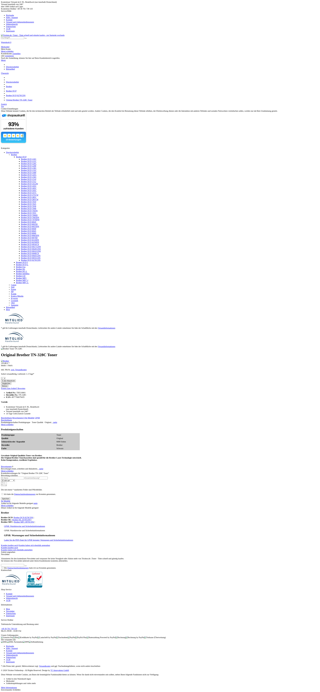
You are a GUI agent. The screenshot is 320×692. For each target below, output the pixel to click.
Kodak (13, 294)
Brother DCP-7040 (28, 208)
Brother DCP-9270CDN (30, 260)
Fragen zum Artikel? (9, 388)
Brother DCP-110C (28, 159)
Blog (8, 310)
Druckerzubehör (12, 152)
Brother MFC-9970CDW (24, 522)
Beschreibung (6, 418)
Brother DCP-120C (28, 164)
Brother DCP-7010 (28, 202)
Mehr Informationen (9, 688)
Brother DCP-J (22, 262)
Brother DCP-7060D (29, 215)
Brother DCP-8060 (28, 233)
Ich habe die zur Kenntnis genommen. (30, 494)
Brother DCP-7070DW (30, 220)
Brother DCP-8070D (29, 238)
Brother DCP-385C (28, 197)
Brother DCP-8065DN (30, 235)
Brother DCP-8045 (28, 231)
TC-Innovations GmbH (59, 670)
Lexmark (14, 301)
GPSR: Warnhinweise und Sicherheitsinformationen (24, 526)
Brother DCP (21, 157)
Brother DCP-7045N (29, 211)
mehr (55, 422)
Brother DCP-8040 (28, 229)
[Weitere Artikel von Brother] (5, 361)
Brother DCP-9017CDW (31, 247)
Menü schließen (7, 51)
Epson (13, 289)
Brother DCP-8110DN (30, 240)
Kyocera (14, 298)
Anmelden (16, 54)
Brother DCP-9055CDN (30, 258)
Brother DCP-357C (28, 193)
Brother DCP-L (22, 265)
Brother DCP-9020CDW (31, 249)
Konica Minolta (17, 296)
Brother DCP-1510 (28, 179)
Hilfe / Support (12, 17)
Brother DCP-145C (28, 175)
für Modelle (29, 418)
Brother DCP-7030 (28, 206)
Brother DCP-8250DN (30, 242)
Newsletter (10, 611)
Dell (12, 287)
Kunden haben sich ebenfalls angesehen (34, 545)
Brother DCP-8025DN (30, 226)
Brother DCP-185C (28, 188)
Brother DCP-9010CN (30, 244)
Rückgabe (10, 15)
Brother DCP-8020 (28, 222)
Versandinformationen (106, 328)
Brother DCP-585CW (29, 199)
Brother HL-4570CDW (21, 520)
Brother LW (21, 276)
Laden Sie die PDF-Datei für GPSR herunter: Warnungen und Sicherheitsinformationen (38, 540)
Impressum (10, 31)
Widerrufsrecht (12, 24)
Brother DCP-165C (28, 186)
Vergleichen (6, 383)
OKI (13, 303)
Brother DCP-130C (28, 168)
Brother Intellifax (23, 274)
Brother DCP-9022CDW (31, 251)
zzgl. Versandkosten (19, 370)
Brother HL (20, 269)
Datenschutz (11, 26)
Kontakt (9, 20)
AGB (8, 29)
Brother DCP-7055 (28, 213)
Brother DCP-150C (28, 177)
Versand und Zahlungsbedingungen (20, 22)
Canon (13, 285)
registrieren (9, 56)
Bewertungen (18, 418)
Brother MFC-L (22, 283)
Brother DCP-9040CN (30, 253)
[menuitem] (160, 21)
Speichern (5, 499)
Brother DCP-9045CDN (30, 256)
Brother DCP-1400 (28, 173)
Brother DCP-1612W (29, 184)
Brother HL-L (21, 271)
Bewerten (21, 388)
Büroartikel (10, 307)
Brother (14, 155)
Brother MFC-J (22, 280)
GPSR (37, 418)
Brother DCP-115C (28, 161)
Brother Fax (21, 267)
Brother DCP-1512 (28, 182)
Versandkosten (44, 666)
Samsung (14, 305)
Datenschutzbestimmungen (24, 494)
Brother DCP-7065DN (30, 217)
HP (12, 292)
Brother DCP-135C (28, 170)
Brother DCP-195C (28, 190)
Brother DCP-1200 (28, 166)
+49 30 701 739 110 (9, 629)
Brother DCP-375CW (29, 195)
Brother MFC (21, 278)
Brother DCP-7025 (28, 204)
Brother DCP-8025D (29, 224)
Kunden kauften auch (9, 545)
